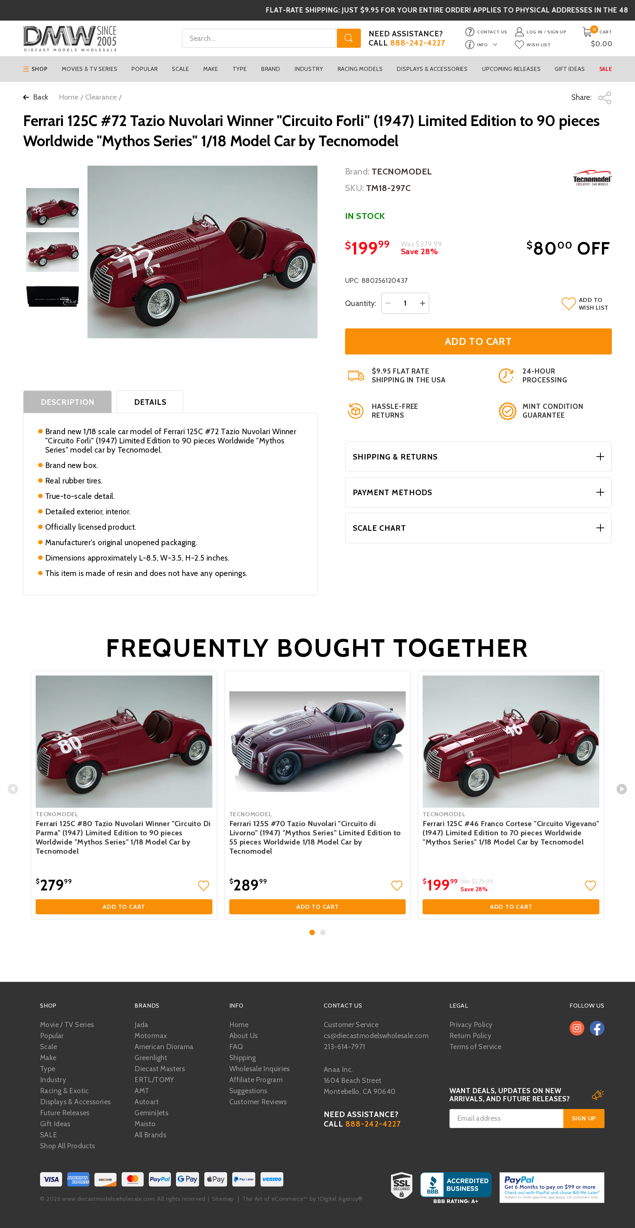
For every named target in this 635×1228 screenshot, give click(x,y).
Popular (145, 69)
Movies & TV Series (89, 69)
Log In (534, 32)
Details (150, 402)
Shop (39, 69)
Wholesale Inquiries (259, 1069)
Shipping (242, 1058)
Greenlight (150, 1058)
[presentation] (13, 789)
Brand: (357, 171)
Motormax (150, 1035)
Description (68, 402)
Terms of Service (475, 1046)
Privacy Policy (470, 1024)
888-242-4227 (418, 42)
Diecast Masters (159, 1069)
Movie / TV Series (67, 1024)
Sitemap (223, 1198)
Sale (605, 69)
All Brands (150, 1135)
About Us (243, 1035)
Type (240, 69)
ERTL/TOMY (154, 1080)
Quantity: (361, 303)
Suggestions (248, 1091)
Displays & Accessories (432, 69)
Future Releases (65, 1113)
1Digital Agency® (340, 1198)
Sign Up (556, 32)
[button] (312, 932)
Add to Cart (124, 906)
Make (210, 69)
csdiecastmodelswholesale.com (376, 1035)
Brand (270, 69)
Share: (582, 97)
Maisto (144, 1124)
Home (68, 97)
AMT (141, 1091)
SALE (48, 1135)
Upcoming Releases (511, 69)
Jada (141, 1024)
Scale (180, 69)
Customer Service (351, 1024)
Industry (309, 69)
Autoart (146, 1102)
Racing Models (360, 69)
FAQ (236, 1046)
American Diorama (163, 1046)
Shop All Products (67, 1146)
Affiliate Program (256, 1080)
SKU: (354, 188)
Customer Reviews (258, 1102)
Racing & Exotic (64, 1091)
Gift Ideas (570, 69)
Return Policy (470, 1035)
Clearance (100, 97)
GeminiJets (151, 1113)
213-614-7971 (344, 1046)
